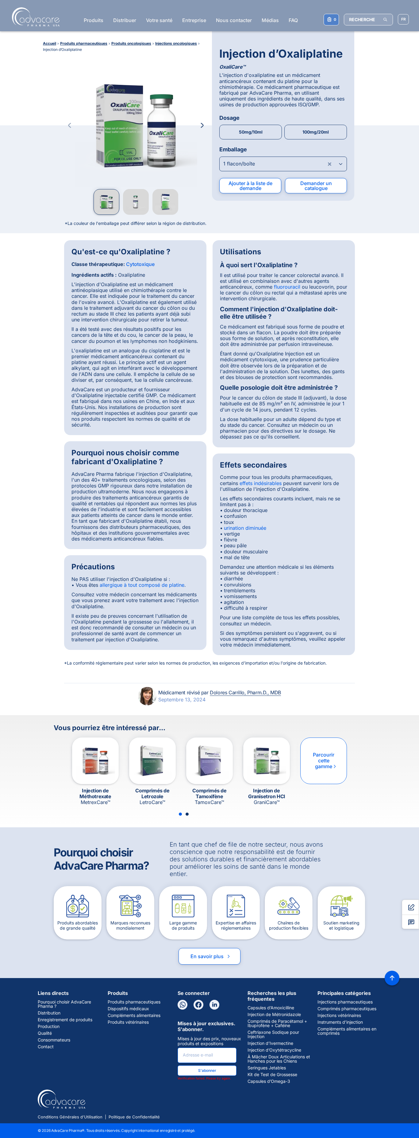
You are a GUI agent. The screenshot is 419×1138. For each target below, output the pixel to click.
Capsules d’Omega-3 (269, 1081)
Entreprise (194, 20)
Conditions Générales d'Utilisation (70, 1116)
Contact (46, 1047)
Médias (270, 20)
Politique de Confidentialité (134, 1116)
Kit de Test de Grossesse (272, 1074)
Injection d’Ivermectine (270, 1043)
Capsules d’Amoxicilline (271, 1008)
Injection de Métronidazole (274, 1014)
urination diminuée (245, 528)
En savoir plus (210, 956)
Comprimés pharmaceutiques (346, 1009)
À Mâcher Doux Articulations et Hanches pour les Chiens (279, 1059)
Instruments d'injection (340, 1022)
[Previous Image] (69, 125)
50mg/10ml (251, 132)
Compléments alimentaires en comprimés (346, 1031)
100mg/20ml (315, 132)
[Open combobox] (283, 164)
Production (49, 1026)
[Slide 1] (180, 814)
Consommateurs (54, 1040)
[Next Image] (202, 125)
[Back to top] (392, 978)
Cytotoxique (140, 264)
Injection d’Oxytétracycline (274, 1050)
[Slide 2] (187, 814)
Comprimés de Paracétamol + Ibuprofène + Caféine (277, 1023)
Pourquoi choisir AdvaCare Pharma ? (64, 1004)
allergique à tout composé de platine (142, 585)
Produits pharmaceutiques (134, 1002)
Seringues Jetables (267, 1068)
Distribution (49, 1013)
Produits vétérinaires (128, 1022)
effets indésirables (261, 483)
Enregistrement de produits (65, 1020)
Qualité (45, 1033)
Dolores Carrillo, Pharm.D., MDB (245, 692)
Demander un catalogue (316, 185)
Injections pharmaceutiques (345, 1002)
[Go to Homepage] (34, 16)
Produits (93, 20)
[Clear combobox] (330, 164)
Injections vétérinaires (339, 1015)
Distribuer (124, 20)
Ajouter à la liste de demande (250, 185)
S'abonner (207, 1070)
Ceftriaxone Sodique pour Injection (273, 1034)
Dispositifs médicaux (128, 1009)
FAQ (293, 20)
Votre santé (159, 20)
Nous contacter (234, 20)
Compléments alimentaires (134, 1015)
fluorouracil (287, 287)
